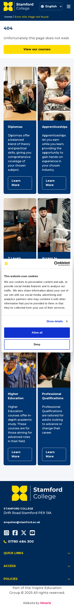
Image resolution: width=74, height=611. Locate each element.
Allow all (37, 332)
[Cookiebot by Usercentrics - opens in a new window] (54, 263)
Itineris (45, 603)
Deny (37, 344)
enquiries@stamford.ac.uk (22, 522)
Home (8, 16)
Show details (55, 321)
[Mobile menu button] (68, 6)
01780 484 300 (21, 542)
